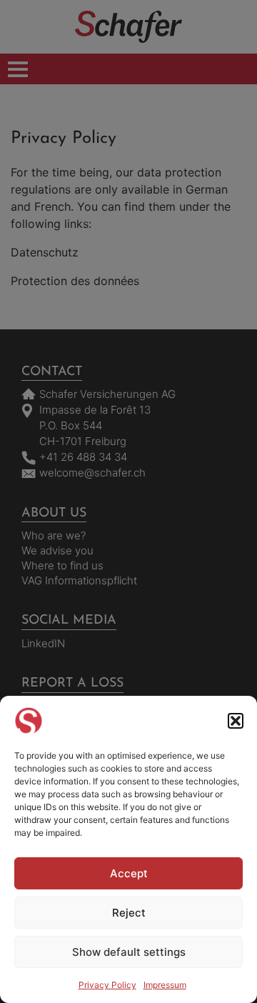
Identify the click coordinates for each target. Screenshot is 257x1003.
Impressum (164, 984)
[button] (235, 721)
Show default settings (129, 952)
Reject (129, 912)
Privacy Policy (107, 984)
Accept (129, 873)
